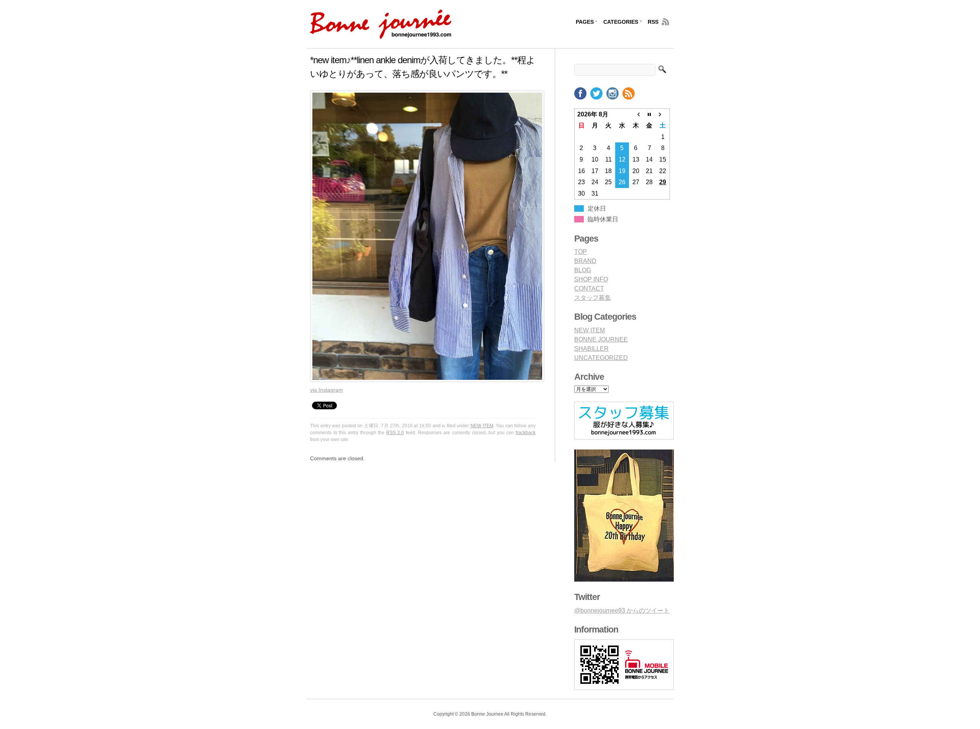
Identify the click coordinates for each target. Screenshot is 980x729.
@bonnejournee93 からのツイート (622, 610)
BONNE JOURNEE (601, 339)
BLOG (582, 270)
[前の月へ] (636, 114)
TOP (580, 251)
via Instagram (326, 390)
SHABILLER (591, 348)
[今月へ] (649, 114)
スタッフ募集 (592, 297)
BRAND (585, 261)
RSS (653, 22)
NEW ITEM (481, 425)
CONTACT (589, 288)
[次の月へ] (663, 114)
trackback (526, 432)
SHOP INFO (591, 279)
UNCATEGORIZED (601, 358)
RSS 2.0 (395, 432)
